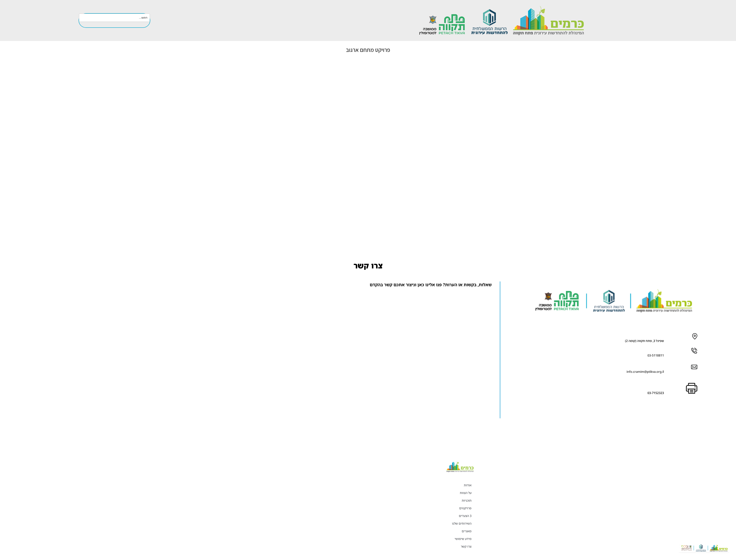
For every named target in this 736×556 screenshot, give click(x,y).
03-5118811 (655, 355)
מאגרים (467, 531)
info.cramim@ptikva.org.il (645, 372)
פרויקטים (465, 508)
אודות (468, 485)
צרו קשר (466, 546)
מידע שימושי (463, 539)
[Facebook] (688, 412)
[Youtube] (666, 412)
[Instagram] (677, 412)
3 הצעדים (465, 516)
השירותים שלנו (462, 523)
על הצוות (466, 493)
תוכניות (467, 500)
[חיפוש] (144, 25)
